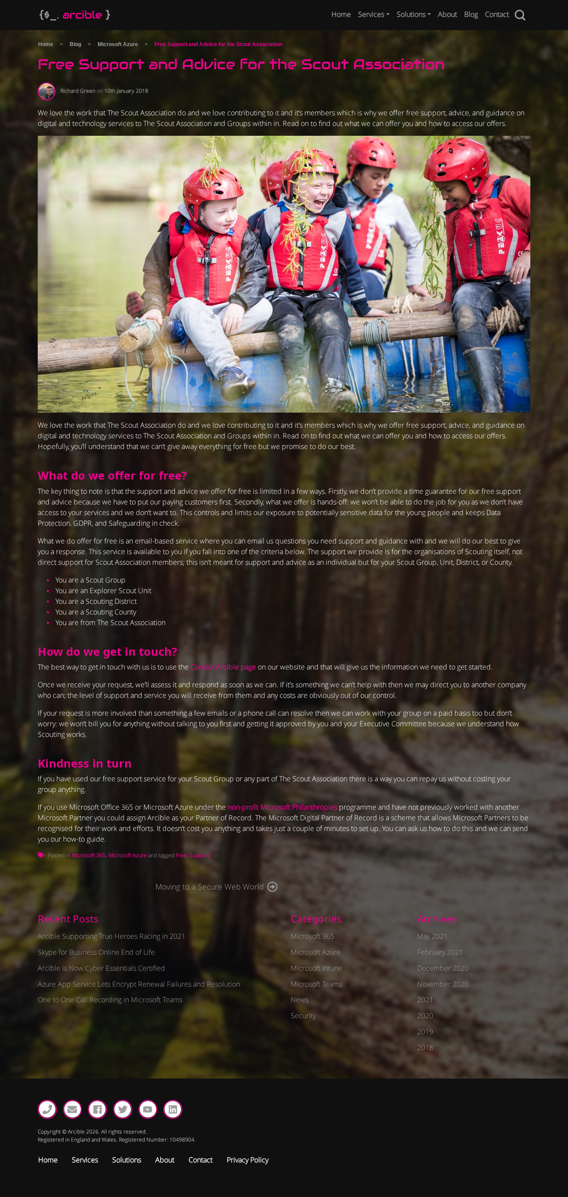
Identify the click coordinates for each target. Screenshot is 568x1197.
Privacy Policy (247, 1160)
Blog (471, 14)
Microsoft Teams (316, 984)
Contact (497, 14)
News (299, 999)
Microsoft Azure (118, 44)
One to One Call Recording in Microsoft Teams (110, 999)
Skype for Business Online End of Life (96, 952)
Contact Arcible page (223, 667)
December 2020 (443, 968)
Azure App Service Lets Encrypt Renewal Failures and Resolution (139, 984)
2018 (425, 1047)
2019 (425, 1031)
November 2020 (443, 984)
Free (181, 855)
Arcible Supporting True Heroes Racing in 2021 (111, 936)
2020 (425, 1015)
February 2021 (440, 952)
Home (341, 14)
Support (199, 855)
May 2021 (432, 936)
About (447, 14)
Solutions (411, 14)
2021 (425, 999)
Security (303, 1015)
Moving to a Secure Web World (209, 886)
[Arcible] (75, 15)
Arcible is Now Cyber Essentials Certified (101, 968)
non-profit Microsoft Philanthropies (282, 807)
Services (371, 14)
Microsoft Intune (316, 968)
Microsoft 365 (89, 855)
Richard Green (77, 90)
